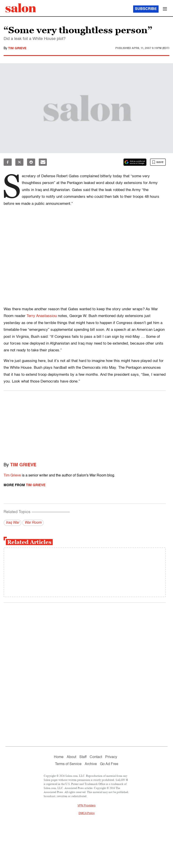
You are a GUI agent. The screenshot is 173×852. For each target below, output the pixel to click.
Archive (91, 764)
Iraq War (12, 523)
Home (59, 757)
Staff (82, 757)
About (71, 757)
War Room (33, 523)
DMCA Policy (87, 813)
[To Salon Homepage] (20, 7)
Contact (96, 757)
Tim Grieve (17, 48)
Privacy (111, 757)
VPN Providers (86, 805)
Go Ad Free (109, 764)
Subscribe (146, 9)
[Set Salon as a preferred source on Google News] (134, 162)
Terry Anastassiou (42, 316)
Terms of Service (68, 764)
